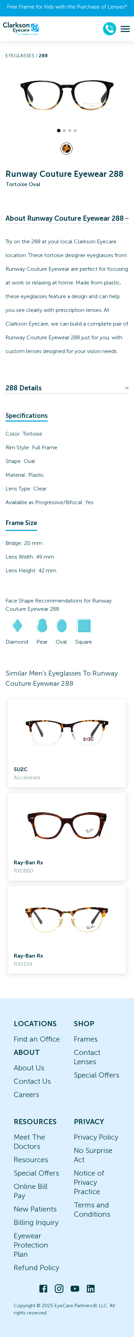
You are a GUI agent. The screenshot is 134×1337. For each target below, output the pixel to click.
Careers (26, 1094)
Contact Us (32, 1081)
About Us (29, 1067)
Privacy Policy (96, 1137)
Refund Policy (36, 1267)
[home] (21, 29)
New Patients (35, 1209)
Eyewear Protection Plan (31, 1245)
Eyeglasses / (22, 56)
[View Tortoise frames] (66, 149)
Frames (86, 1039)
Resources (31, 1159)
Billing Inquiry (36, 1222)
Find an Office (37, 1039)
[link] (67, 743)
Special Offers (96, 1075)
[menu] (125, 29)
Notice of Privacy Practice (89, 1182)
